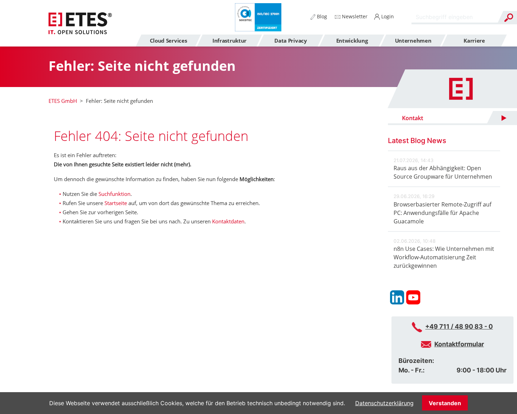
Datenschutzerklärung (384, 403)
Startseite (115, 202)
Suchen (509, 17)
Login (387, 16)
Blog (321, 16)
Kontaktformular (459, 344)
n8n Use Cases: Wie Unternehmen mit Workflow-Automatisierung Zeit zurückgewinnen (444, 257)
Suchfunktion (114, 193)
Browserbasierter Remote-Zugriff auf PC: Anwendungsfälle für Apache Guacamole (442, 212)
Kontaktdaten (228, 221)
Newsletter (354, 16)
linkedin (397, 297)
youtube (413, 297)
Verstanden (445, 403)
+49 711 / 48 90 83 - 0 (459, 326)
